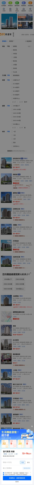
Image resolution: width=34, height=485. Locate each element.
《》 (16, 473)
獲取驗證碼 (27, 468)
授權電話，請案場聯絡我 (17, 478)
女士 (28, 462)
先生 (22, 462)
